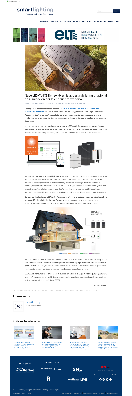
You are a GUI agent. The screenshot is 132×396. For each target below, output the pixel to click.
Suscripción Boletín (112, 393)
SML (29, 393)
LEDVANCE (76, 290)
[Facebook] (100, 379)
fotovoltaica (68, 290)
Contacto (101, 393)
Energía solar (59, 290)
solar (95, 290)
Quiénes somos (67, 393)
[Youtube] (110, 379)
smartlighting (31, 103)
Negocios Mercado (78, 103)
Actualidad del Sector (61, 103)
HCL (94, 21)
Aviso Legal (77, 393)
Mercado (111, 21)
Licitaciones (101, 21)
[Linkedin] (103, 379)
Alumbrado (43, 21)
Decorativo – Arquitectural (60, 21)
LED (117, 21)
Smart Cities (86, 21)
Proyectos (76, 21)
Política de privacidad (90, 393)
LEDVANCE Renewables (86, 290)
